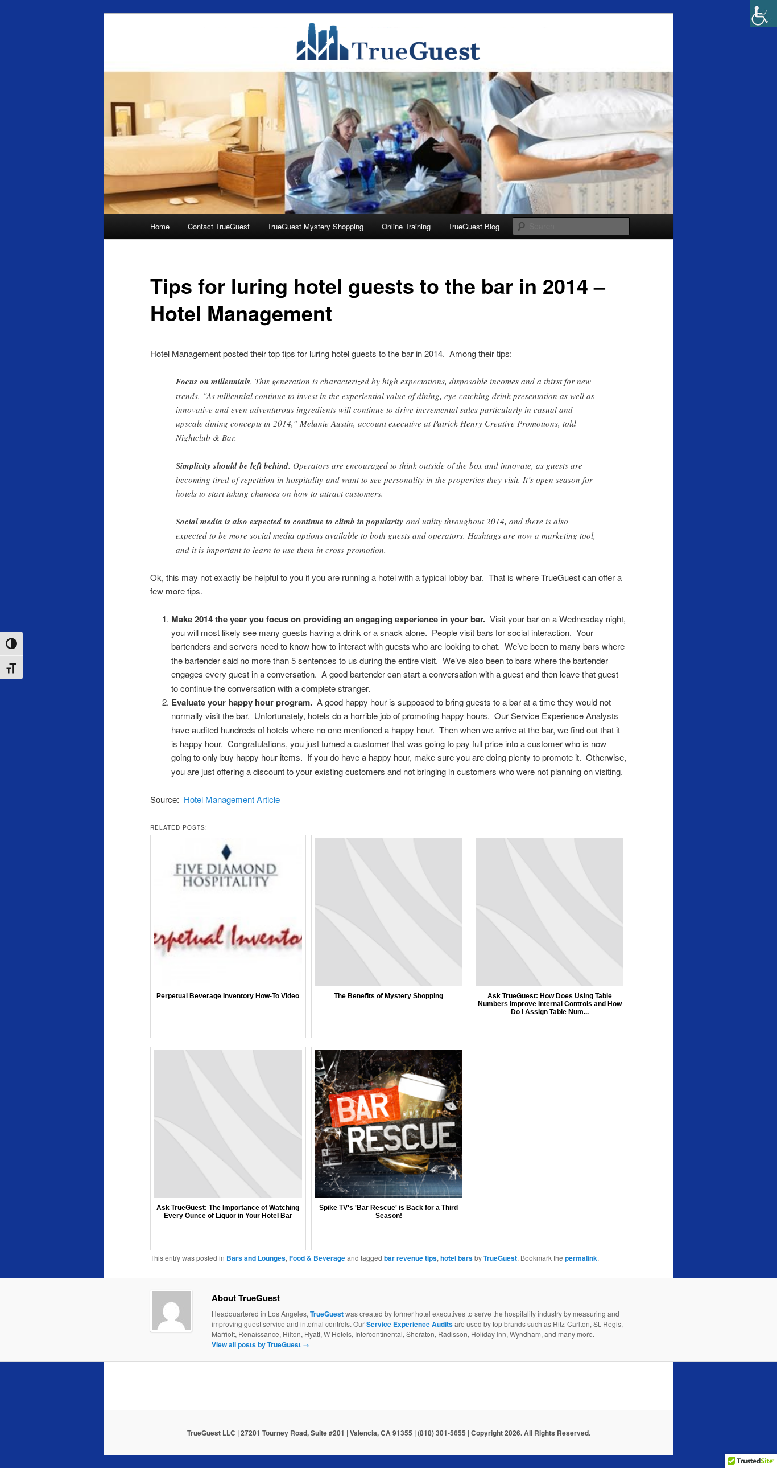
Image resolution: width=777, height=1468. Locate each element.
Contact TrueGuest (219, 226)
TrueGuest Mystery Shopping (315, 226)
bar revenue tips (410, 1258)
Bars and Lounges (256, 1258)
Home (160, 226)
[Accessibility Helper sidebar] (763, 13)
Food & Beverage (317, 1258)
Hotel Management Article (232, 799)
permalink (581, 1258)
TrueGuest (500, 1258)
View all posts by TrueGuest (260, 1344)
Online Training (406, 226)
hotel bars (456, 1258)
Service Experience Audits (409, 1324)
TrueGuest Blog (473, 226)
